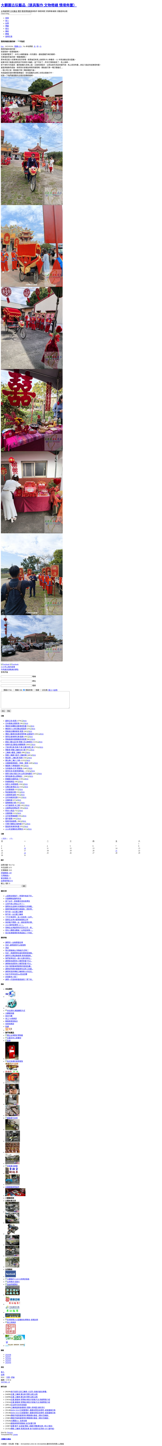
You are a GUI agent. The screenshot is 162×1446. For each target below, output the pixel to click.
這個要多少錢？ (11, 977)
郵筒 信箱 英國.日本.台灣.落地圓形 (18, 774)
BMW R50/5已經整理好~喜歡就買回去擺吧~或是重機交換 (33, 1410)
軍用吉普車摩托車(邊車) (14, 737)
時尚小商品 (9, 811)
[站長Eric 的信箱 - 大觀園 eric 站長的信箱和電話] (12, 997)
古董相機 (8, 813)
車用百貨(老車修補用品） (15, 771)
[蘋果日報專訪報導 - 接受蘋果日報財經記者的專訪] (13, 1304)
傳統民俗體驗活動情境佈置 (15, 726)
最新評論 (4, 937)
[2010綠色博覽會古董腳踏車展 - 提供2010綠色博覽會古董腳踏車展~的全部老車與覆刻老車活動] (15, 1346)
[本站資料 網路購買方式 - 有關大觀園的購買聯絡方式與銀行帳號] (15, 1011)
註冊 (2, 1375)
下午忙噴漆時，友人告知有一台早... (19, 917)
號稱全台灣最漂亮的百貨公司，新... (19, 928)
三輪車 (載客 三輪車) (13, 752)
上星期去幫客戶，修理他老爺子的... (19, 896)
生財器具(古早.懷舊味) (14, 768)
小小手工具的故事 (8, 667)
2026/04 (8, 1363)
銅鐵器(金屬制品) (12, 779)
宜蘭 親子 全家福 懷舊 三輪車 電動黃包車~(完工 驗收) (32, 1426)
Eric (2, 46)
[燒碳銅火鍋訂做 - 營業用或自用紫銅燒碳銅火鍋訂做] (12, 1152)
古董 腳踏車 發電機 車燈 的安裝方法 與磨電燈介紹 (30, 1400)
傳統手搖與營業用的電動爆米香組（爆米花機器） (30, 1415)
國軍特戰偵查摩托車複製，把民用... (19, 909)
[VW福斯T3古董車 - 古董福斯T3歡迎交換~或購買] (12, 1245)
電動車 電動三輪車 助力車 (15, 750)
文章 (8, 1377)
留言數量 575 (6, 878)
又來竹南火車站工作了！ (15, 904)
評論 (13, 1377)
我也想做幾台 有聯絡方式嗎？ (17, 950)
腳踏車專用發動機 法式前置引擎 (23, 1423)
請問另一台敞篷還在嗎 (14, 942)
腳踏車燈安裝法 (11, 1021)
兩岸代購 (8, 1016)
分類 (2, 716)
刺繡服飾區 (9, 782)
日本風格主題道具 (12, 723)
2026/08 (8, 1355)
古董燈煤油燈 (10, 795)
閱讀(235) (18, 46)
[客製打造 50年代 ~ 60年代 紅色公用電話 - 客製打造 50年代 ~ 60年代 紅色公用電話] (12, 1059)
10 (25, 848)
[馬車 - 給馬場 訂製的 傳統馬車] (8, 1041)
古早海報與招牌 (11, 797)
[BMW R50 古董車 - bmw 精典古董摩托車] (12, 1212)
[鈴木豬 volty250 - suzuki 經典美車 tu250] (12, 1256)
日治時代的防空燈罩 (19, 1405)
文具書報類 (9, 789)
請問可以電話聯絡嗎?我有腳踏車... (18, 956)
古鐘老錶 (8, 800)
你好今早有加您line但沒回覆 (16, 974)
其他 (2, 1367)
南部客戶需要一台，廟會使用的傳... (19, 922)
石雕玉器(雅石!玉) (12, 787)
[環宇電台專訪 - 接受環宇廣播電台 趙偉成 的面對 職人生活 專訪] (12, 1317)
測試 (7, 948)
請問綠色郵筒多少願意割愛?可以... (18, 961)
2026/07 (8, 1357)
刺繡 (7, 1026)
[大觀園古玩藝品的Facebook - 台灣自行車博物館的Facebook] (10, 1277)
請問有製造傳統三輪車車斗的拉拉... (19, 971)
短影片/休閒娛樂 (11, 784)
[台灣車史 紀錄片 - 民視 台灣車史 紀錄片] (12, 1282)
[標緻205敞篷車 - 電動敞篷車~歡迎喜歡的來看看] (12, 1223)
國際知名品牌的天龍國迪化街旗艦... (19, 906)
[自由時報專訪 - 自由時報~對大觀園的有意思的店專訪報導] (11, 1284)
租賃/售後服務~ (11, 821)
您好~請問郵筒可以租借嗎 (15, 945)
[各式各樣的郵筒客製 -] (14, 1061)
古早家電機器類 (11, 816)
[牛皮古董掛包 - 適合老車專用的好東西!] (12, 1115)
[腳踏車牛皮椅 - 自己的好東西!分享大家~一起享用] (11, 1118)
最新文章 (4, 891)
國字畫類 (8, 819)
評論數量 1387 (6, 873)
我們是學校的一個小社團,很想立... (18, 958)
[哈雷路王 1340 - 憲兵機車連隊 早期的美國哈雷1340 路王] (12, 1234)
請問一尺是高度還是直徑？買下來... (19, 979)
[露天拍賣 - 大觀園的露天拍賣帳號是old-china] (8, 1030)
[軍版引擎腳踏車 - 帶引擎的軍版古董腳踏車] (12, 1163)
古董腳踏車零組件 (12, 1187)
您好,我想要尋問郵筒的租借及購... (18, 966)
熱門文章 (4, 1387)
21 (116, 851)
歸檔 (2, 1350)
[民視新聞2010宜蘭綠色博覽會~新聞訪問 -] (21, 1320)
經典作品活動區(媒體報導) (15, 745)
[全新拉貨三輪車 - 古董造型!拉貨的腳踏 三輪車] (12, 1184)
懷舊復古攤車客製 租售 (14, 731)
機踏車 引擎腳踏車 (12, 766)
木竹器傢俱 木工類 (12, 805)
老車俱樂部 (9, 1024)
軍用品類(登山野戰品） (14, 776)
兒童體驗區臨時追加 (13, 898)
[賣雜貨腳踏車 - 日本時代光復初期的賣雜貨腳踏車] (11, 1173)
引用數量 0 (5, 875)
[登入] (50, 690)
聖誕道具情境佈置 (12, 826)
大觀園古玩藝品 (6, 1439)
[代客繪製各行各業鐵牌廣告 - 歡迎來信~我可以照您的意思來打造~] (15, 1195)
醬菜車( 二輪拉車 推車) (14, 758)
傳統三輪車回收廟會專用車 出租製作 (19, 734)
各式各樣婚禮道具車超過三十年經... (19, 933)
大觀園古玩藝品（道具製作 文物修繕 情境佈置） (39, 5)
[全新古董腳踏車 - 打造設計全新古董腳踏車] (12, 1130)
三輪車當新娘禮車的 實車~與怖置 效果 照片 (28, 1407)
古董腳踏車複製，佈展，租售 (16, 763)
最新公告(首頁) (11, 721)
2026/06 (8, 1359)
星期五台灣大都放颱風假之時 (16, 920)
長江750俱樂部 (11, 1019)
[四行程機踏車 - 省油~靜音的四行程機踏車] (12, 1267)
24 (25, 853)
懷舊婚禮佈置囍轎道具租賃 (15, 739)
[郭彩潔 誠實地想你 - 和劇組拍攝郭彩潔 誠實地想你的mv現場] (12, 1295)
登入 (2, 1372)
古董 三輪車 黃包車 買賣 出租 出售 (24, 1394)
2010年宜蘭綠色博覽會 (14, 829)
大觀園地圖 (9, 1013)
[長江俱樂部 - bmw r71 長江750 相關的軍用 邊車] (10, 1322)
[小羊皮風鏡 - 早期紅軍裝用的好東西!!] (12, 1094)
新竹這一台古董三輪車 (14, 912)
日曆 (2, 834)
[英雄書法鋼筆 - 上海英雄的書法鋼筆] (11, 1166)
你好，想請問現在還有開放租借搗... (19, 953)
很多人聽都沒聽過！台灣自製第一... (19, 930)
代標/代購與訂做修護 (13, 824)
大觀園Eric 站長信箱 (19, 1421)
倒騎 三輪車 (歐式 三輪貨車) (16, 755)
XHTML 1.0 (5, 1382)
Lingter (15, 1434)
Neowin (10, 1432)
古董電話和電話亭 (12, 808)
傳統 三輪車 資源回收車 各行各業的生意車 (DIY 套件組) (32, 1429)
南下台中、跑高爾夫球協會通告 (17, 901)
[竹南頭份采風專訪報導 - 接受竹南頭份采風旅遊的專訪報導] (12, 1312)
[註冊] (55, 690)
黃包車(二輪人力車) (12, 760)
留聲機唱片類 (10, 803)
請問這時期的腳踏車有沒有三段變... (19, 969)
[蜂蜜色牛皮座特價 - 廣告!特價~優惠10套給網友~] (12, 1072)
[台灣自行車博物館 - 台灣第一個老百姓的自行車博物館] (10, 1334)
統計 (2, 860)
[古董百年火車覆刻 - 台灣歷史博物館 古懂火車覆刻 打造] (13, 1038)
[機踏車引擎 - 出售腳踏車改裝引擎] (12, 1104)
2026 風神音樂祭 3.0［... (14, 925)
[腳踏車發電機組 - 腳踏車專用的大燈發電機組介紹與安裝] (12, 1141)
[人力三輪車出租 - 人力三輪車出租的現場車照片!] (12, 1083)
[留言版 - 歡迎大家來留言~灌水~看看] (12, 1008)
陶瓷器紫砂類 (10, 792)
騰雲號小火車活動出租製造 (15, 729)
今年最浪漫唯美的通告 (10, 669)
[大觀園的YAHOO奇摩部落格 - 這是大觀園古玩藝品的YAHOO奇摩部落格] (17, 1279)
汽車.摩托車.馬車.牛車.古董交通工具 (19, 747)
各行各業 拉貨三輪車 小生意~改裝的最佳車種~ (29, 1392)
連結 (2, 984)
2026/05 (8, 1361)
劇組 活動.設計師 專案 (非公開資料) (19, 742)
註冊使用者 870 (7, 881)
